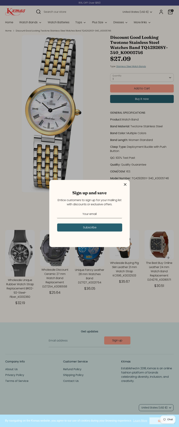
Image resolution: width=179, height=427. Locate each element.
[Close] (125, 184)
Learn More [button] (140, 420)
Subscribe (89, 227)
